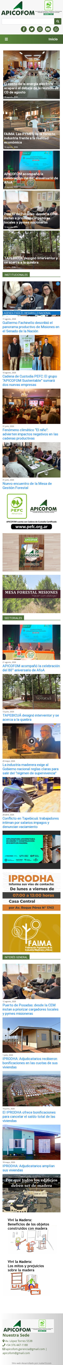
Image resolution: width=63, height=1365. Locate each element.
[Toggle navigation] (6, 39)
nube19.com (45, 1363)
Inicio (53, 39)
